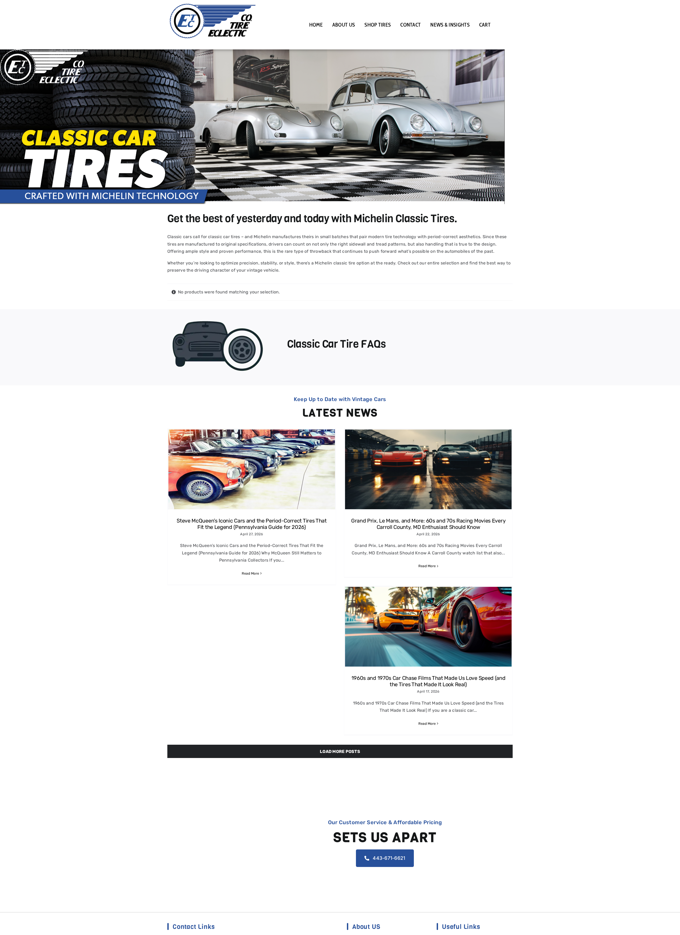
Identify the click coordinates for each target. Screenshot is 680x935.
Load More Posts (340, 751)
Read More (250, 573)
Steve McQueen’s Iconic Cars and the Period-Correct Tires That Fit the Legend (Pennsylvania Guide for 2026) (252, 523)
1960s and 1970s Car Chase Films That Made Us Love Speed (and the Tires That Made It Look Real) (428, 681)
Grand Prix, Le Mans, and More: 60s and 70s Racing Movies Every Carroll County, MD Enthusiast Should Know (428, 523)
